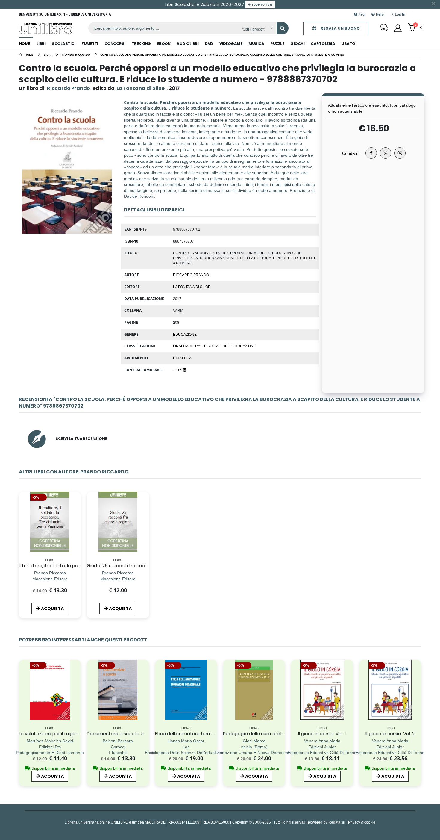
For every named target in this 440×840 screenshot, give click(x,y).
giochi (297, 43)
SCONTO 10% (261, 4)
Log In (399, 14)
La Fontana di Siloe (191, 286)
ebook (164, 43)
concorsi (114, 43)
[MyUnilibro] (398, 28)
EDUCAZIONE (185, 334)
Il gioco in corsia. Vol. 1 (322, 733)
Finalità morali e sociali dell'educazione (214, 345)
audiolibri (187, 43)
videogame (230, 43)
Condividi (350, 153)
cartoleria (323, 43)
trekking (141, 43)
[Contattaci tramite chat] (384, 28)
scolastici (63, 43)
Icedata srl (336, 822)
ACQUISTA (52, 609)
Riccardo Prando (68, 88)
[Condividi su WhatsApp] (400, 153)
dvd (209, 43)
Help (379, 14)
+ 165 (178, 369)
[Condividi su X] (385, 153)
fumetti (89, 43)
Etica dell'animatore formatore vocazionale (204, 733)
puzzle (277, 43)
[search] (283, 28)
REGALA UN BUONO (340, 28)
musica (256, 43)
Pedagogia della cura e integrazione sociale (272, 733)
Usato (348, 43)
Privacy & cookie (361, 822)
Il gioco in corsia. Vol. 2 (390, 733)
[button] (415, 28)
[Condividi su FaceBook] (371, 153)
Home (24, 43)
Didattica (182, 357)
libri (41, 43)
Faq (361, 14)
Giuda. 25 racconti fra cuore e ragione (129, 565)
